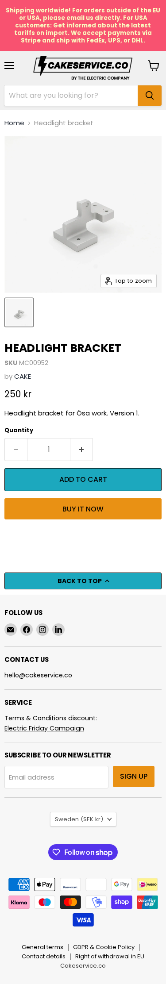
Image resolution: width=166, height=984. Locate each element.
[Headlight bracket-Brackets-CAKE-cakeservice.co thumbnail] (19, 312)
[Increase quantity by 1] (81, 449)
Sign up (133, 776)
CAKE (22, 376)
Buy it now (83, 509)
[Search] (150, 95)
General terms (42, 947)
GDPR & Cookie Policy (104, 947)
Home (14, 123)
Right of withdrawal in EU (109, 956)
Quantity (18, 430)
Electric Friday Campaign (44, 728)
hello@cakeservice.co (38, 675)
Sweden (79, 819)
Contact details (44, 956)
